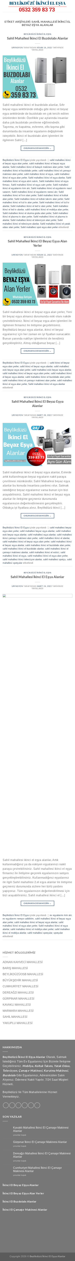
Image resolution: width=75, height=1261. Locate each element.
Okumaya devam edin (37, 148)
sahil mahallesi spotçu (54, 559)
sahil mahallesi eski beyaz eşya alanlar (51, 370)
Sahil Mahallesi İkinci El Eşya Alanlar (37, 577)
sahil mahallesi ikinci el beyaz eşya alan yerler (26, 373)
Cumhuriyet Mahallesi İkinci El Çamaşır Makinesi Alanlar (37, 1169)
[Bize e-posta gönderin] (25, 1105)
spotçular (58, 933)
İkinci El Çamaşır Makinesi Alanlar (25, 1209)
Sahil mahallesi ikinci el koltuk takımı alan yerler (38, 199)
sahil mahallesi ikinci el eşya (38, 174)
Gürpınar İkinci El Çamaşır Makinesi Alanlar (40, 1142)
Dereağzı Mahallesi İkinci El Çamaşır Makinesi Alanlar (42, 1155)
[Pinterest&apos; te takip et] (37, 1105)
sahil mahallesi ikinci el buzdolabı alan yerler (47, 377)
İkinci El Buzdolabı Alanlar (20, 1201)
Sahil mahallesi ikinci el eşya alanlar (46, 177)
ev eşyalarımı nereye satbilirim (18, 918)
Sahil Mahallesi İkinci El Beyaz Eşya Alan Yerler (37, 243)
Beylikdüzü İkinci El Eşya (37, 34)
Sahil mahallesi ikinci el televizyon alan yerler (33, 220)
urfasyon (17, 48)
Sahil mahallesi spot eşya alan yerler (39, 227)
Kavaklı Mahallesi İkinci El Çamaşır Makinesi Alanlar (41, 1129)
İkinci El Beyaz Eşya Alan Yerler (23, 1193)
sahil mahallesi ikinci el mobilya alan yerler (46, 209)
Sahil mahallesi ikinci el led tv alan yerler (30, 206)
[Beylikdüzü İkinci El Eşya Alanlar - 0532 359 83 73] (37, 6)
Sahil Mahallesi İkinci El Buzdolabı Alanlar (37, 38)
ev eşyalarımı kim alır (61, 915)
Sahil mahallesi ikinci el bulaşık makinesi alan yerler (36, 167)
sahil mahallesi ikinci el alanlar (54, 538)
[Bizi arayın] (31, 1105)
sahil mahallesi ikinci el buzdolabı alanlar (23, 548)
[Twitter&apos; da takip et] (18, 1105)
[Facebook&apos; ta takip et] (6, 1105)
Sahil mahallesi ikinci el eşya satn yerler (31, 185)
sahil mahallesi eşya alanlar (41, 534)
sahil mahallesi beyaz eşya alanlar (37, 531)
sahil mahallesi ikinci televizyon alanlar (22, 559)
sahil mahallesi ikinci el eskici (44, 552)
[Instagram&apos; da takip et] (12, 1105)
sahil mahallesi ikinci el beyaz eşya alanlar (35, 922)
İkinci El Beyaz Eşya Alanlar (21, 1185)
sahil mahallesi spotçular (39, 933)
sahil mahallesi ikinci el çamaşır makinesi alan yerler (29, 380)
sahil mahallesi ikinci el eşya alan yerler (48, 556)
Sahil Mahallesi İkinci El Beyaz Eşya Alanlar (37, 403)
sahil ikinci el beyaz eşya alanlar (36, 366)
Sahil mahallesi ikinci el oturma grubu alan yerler (27, 213)
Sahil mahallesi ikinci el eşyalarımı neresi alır (34, 192)
